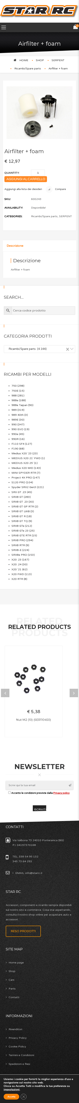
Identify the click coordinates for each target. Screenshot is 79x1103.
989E (15, 419)
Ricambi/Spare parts (27, 68)
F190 (15, 448)
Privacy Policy (18, 1038)
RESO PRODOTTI (23, 931)
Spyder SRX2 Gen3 (24, 487)
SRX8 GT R (19, 516)
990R (15, 439)
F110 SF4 (18, 443)
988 (14, 395)
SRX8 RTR (18, 545)
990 (14, 424)
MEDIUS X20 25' (22, 463)
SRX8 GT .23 (20, 501)
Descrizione (15, 246)
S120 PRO (18, 482)
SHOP (40, 60)
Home (23, 60)
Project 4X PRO (22, 477)
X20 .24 (16, 564)
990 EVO (17, 429)
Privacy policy (61, 793)
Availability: (13, 207)
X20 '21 (16, 569)
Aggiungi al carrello (25, 179)
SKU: (7, 199)
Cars (11, 979)
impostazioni (12, 1089)
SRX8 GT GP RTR (23, 506)
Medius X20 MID (22, 468)
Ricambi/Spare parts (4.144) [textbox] (37, 349)
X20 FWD (18, 574)
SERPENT (58, 60)
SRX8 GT (17, 497)
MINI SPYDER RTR (24, 472)
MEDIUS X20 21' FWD (26, 458)
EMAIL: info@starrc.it (28, 873)
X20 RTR (17, 579)
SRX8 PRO (19, 540)
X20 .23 (16, 559)
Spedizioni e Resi (19, 1064)
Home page (16, 962)
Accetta (11, 1096)
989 (14, 410)
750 (14, 385)
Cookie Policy (17, 1046)
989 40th (18, 415)
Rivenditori (15, 1029)
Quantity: (11, 172)
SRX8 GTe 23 (20, 530)
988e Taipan (19, 405)
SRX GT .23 (19, 492)
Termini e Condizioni (21, 1055)
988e (15, 400)
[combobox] (39, 349)
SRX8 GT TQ (20, 521)
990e (15, 434)
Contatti (14, 997)
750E (15, 390)
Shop (12, 971)
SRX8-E (16, 550)
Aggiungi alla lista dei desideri (23, 189)
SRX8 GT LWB (21, 511)
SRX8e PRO (19, 554)
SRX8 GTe (18, 526)
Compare (60, 189)
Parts (12, 988)
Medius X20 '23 (22, 453)
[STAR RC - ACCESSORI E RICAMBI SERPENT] (39, 11)
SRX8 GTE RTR (21, 535)
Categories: (13, 216)
